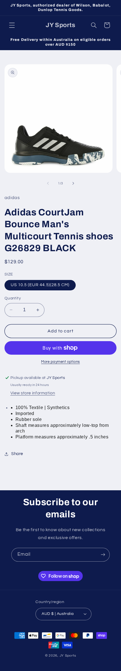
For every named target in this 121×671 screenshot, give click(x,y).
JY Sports (68, 655)
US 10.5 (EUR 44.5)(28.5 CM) (40, 285)
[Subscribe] (103, 555)
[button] (11, 25)
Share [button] (17, 454)
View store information (32, 393)
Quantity (13, 298)
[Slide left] (48, 183)
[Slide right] (73, 183)
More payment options (60, 362)
